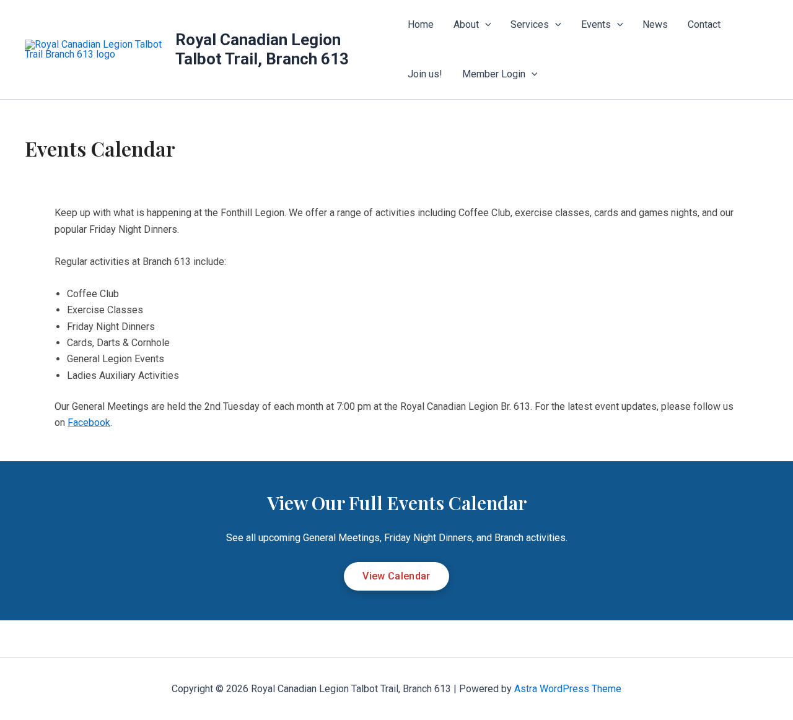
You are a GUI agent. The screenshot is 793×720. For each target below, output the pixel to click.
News (655, 24)
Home (421, 24)
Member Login (493, 74)
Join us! (425, 74)
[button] (485, 25)
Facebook (89, 422)
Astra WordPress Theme (567, 689)
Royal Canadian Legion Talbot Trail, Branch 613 (262, 49)
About (466, 24)
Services (529, 24)
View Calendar (396, 576)
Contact (704, 24)
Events (596, 24)
